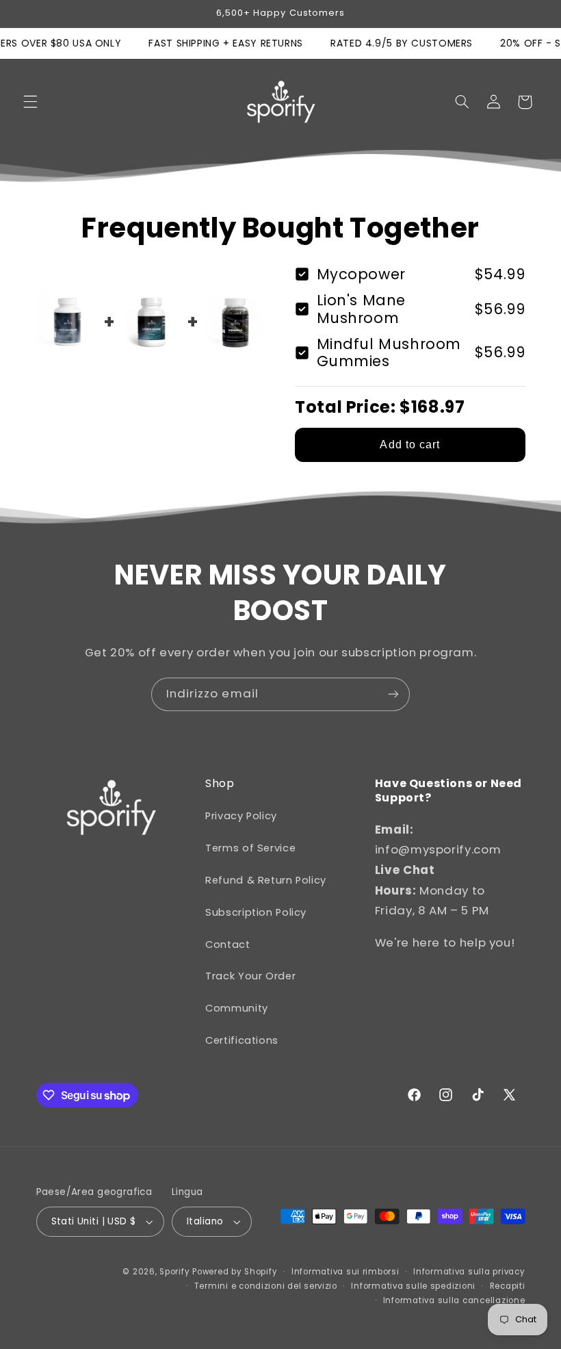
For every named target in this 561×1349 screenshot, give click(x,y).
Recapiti (507, 1286)
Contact (227, 944)
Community (236, 1008)
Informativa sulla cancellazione (454, 1300)
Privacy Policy (241, 816)
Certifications (241, 1040)
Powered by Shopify (234, 1271)
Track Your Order (250, 976)
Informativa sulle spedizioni (413, 1286)
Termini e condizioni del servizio (265, 1286)
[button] (30, 102)
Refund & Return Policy (265, 880)
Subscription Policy (255, 912)
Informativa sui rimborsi (345, 1271)
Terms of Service (250, 848)
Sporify (174, 1271)
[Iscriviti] (393, 694)
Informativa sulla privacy (469, 1271)
